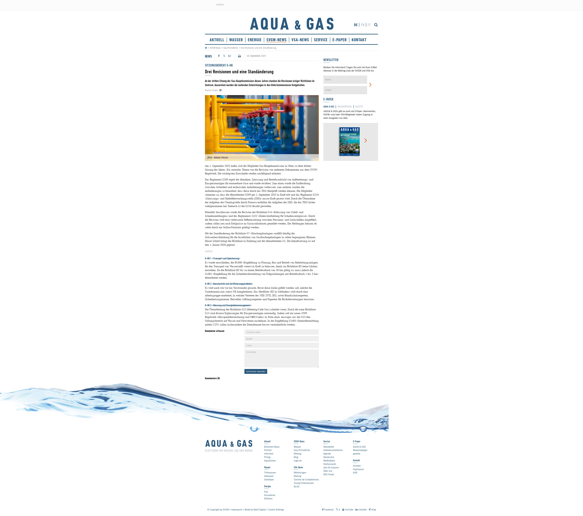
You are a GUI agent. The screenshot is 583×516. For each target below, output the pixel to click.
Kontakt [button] (359, 39)
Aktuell (217, 39)
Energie (255, 39)
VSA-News (300, 39)
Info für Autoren (331, 467)
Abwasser (269, 476)
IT (369, 25)
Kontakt (357, 465)
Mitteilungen (300, 472)
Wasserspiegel (360, 450)
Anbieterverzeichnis (333, 450)
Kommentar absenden (255, 371)
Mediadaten (329, 460)
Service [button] (321, 39)
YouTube (348, 509)
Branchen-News (272, 446)
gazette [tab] (359, 106)
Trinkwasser (270, 472)
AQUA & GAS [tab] (328, 106)
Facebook (329, 509)
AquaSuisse (270, 460)
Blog (296, 457)
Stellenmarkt (329, 464)
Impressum (358, 469)
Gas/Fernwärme (230, 48)
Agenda (327, 453)
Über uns (327, 471)
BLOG (296, 486)
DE (356, 25)
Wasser (236, 39)
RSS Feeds (328, 474)
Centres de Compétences (306, 479)
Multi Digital (260, 509)
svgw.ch (298, 460)
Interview (268, 453)
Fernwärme (269, 495)
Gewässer (269, 479)
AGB (355, 472)
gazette (356, 453)
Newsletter (328, 446)
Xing (373, 509)
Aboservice (328, 457)
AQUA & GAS (359, 446)
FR (363, 25)
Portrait (267, 450)
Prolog (267, 457)
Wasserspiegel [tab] (345, 106)
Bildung (297, 453)
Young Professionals (304, 483)
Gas (266, 491)
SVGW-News (276, 39)
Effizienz (268, 498)
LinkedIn (362, 509)
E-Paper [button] (339, 39)
